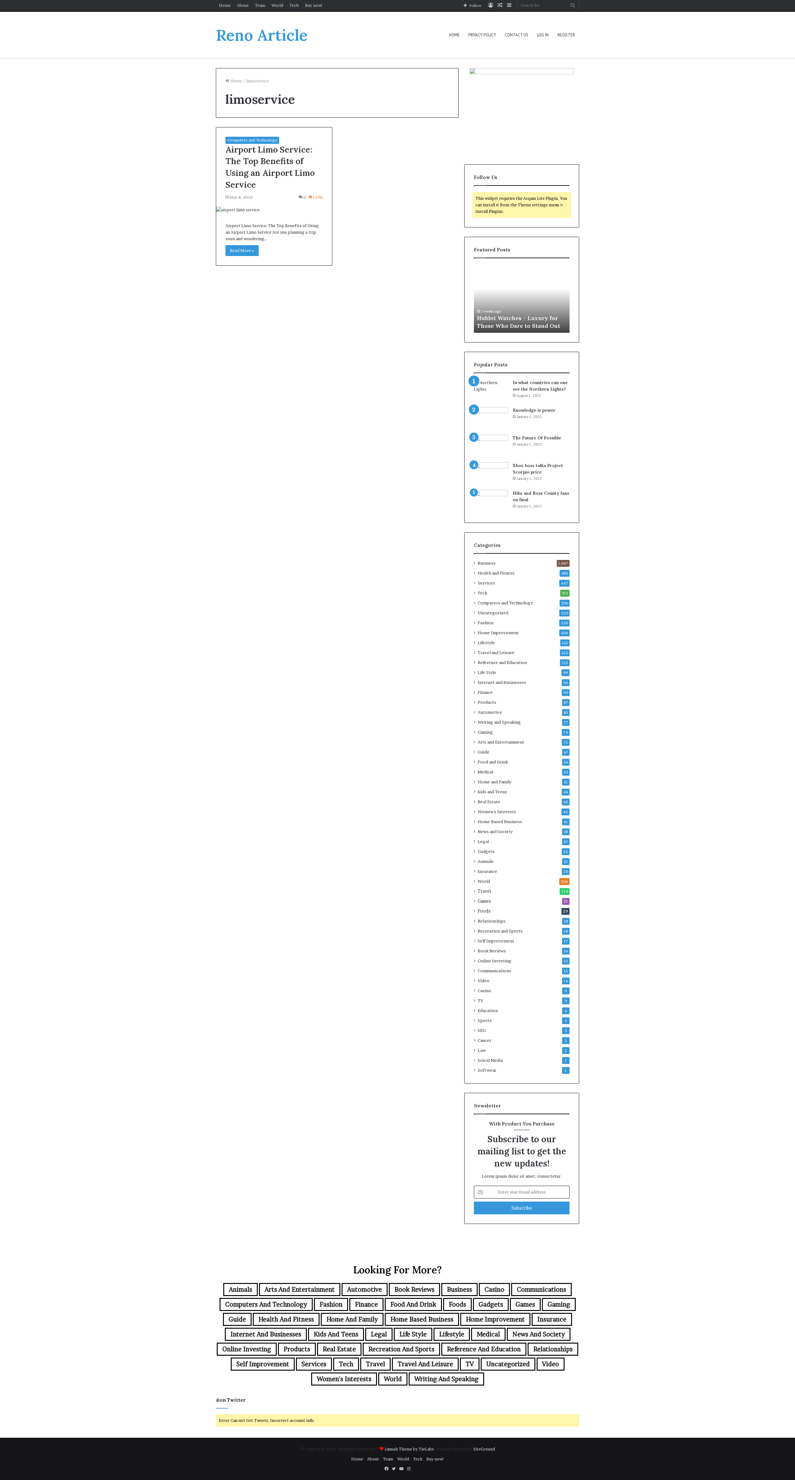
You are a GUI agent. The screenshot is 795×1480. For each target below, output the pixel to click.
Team (260, 5)
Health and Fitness (496, 572)
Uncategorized (493, 612)
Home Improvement (498, 632)
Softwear (487, 1070)
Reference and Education (502, 662)
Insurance (487, 871)
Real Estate (489, 801)
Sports (485, 1020)
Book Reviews (492, 950)
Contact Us (516, 35)
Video (483, 980)
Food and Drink (493, 761)
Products (487, 702)
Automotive (490, 712)
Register (566, 35)
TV (480, 1000)
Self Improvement (496, 940)
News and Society (495, 831)
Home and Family (494, 781)
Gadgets (486, 851)
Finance (485, 692)
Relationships (492, 921)
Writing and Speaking (499, 722)
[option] (522, 298)
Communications (494, 970)
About (243, 5)
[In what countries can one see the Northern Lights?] (491, 391)
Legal (483, 841)
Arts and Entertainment (501, 742)
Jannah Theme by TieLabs (409, 1448)
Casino (484, 990)
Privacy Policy (482, 35)
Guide (483, 751)
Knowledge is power (534, 410)
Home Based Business (500, 821)
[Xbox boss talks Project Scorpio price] (491, 474)
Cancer (484, 1040)
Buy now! (314, 5)
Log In (543, 35)
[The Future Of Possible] (491, 446)
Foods (484, 911)
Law (482, 1050)
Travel (484, 891)
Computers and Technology (252, 140)
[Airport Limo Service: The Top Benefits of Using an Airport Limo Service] (274, 210)
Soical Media (490, 1060)
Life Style (487, 672)
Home (225, 5)
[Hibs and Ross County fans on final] (491, 501)
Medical (485, 771)
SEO (482, 1030)
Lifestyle (486, 642)
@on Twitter (231, 1400)
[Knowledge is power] (491, 418)
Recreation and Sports (500, 930)
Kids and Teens (492, 791)
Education (488, 1010)
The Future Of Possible (537, 438)
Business (487, 563)
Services (486, 582)
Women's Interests (497, 811)
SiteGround (484, 1448)
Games (484, 901)
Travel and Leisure (496, 652)
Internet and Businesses (502, 682)
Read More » (242, 250)
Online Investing (494, 960)
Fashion (485, 622)
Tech (294, 5)
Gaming (485, 732)
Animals (485, 861)
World (277, 5)
